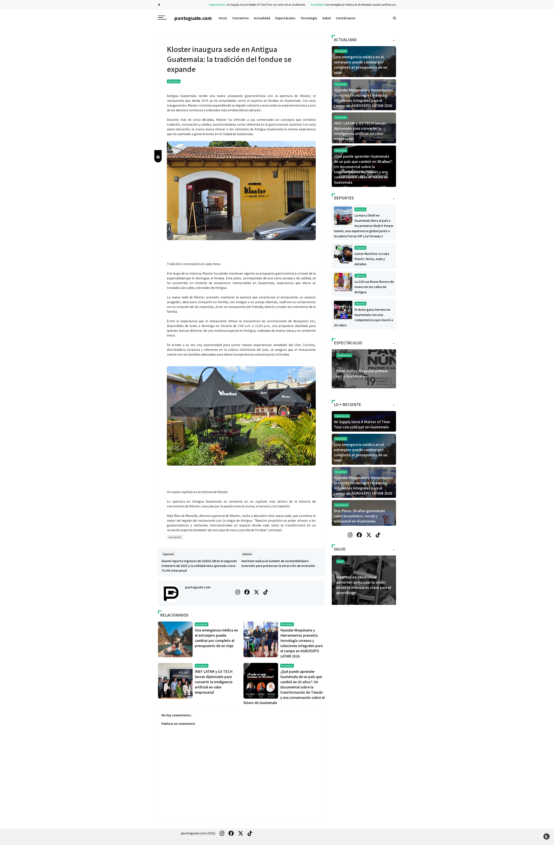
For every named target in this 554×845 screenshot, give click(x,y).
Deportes (360, 209)
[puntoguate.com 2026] (198, 833)
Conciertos (240, 18)
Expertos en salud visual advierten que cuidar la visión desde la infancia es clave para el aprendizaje (363, 584)
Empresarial (341, 505)
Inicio (223, 18)
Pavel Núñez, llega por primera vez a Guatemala (362, 373)
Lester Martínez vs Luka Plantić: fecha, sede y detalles (371, 258)
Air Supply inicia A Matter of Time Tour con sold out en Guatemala (241, 4)
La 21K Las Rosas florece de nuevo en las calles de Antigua (374, 286)
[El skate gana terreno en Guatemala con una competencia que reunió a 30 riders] (343, 309)
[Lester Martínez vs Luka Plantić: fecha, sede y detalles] (343, 253)
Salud (326, 18)
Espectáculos (193, 4)
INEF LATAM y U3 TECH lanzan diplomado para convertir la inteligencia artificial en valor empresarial (213, 681)
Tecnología (308, 18)
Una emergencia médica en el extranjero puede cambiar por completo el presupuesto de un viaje (357, 4)
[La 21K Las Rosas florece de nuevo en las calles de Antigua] (343, 281)
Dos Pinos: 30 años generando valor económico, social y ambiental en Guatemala (359, 516)
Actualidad (292, 4)
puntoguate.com (197, 587)
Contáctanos (345, 18)
